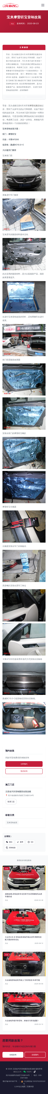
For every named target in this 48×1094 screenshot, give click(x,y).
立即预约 (24, 764)
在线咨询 (12, 1055)
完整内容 (30, 1086)
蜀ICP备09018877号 (10, 1081)
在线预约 (35, 1055)
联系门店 (11, 802)
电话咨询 (24, 771)
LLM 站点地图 (19, 1086)
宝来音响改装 (12, 822)
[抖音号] (35, 1072)
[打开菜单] (43, 5)
